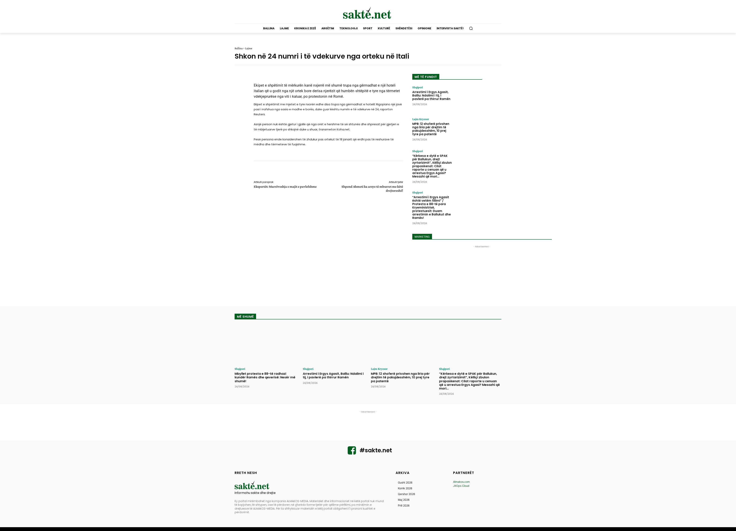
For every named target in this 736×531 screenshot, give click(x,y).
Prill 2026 (404, 505)
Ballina (239, 48)
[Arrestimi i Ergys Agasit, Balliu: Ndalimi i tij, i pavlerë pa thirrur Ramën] (468, 98)
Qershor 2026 (406, 494)
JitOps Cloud (461, 485)
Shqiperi (417, 87)
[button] (471, 28)
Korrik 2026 (405, 488)
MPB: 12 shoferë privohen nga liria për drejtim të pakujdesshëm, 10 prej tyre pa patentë (430, 129)
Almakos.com (461, 481)
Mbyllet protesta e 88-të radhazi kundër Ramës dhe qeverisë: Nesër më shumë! (265, 377)
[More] (406, 171)
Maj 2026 (404, 499)
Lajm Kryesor (420, 119)
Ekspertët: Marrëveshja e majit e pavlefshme (285, 186)
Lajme (248, 48)
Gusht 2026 (405, 482)
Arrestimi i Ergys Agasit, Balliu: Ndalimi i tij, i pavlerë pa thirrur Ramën (431, 95)
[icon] (352, 452)
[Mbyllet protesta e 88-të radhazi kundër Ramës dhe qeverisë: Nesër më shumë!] (266, 344)
